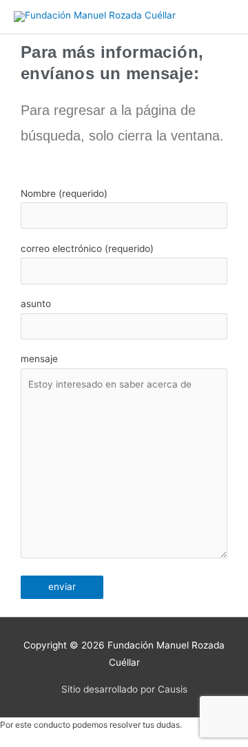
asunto (36, 303)
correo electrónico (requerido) (87, 248)
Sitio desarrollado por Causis (124, 689)
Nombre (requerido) (64, 193)
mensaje (39, 358)
